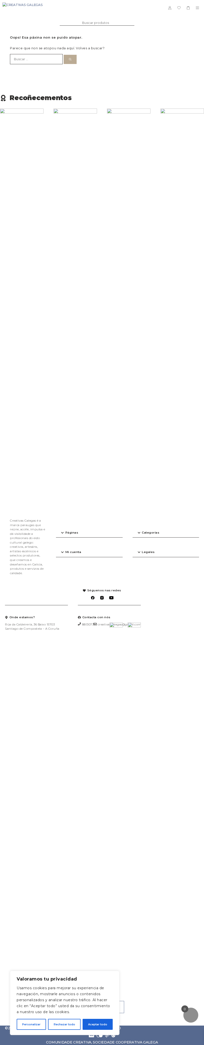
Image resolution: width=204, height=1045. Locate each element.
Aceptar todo (97, 1024)
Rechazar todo (64, 1024)
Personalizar (31, 1024)
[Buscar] (70, 59)
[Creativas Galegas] (22, 7)
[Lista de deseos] (179, 7)
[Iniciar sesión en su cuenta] (169, 7)
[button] (89, 533)
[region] (64, 1003)
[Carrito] (188, 7)
